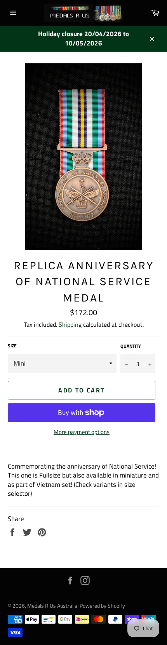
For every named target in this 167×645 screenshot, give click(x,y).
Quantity (130, 346)
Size (12, 346)
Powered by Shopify (102, 606)
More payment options (82, 432)
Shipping (70, 324)
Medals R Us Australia (52, 606)
